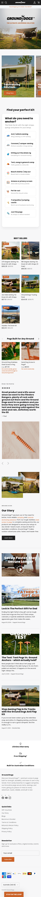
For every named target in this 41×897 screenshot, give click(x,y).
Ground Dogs (10, 890)
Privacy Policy (7, 832)
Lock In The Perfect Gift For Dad (19, 608)
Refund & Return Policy (10, 825)
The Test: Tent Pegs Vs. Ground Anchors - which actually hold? (19, 659)
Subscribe (8, 859)
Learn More (8, 538)
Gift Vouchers (7, 810)
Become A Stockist (8, 819)
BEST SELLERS (20, 238)
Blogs (3, 816)
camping (20, 517)
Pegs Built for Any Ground (20, 339)
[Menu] (2, 2)
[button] (20, 569)
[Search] (7, 2)
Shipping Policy (7, 828)
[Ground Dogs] (20, 2)
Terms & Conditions (9, 822)
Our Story (5, 813)
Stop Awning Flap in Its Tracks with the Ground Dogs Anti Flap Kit (19, 712)
